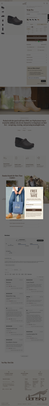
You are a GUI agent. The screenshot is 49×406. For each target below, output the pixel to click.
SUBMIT (34, 210)
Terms (34, 216)
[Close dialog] (42, 188)
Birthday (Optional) (29, 204)
